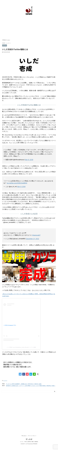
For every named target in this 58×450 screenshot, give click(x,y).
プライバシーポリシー (32, 435)
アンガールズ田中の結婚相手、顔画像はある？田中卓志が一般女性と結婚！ (24, 384)
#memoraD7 (36, 235)
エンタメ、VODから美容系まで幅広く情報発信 (29, 441)
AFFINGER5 (35, 443)
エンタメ (5, 380)
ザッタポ (29, 439)
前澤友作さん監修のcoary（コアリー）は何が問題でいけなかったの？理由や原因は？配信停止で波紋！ (30, 385)
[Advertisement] (29, 27)
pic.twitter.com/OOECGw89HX (17, 183)
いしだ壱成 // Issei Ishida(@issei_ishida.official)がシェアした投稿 (21, 347)
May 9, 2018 (29, 159)
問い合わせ (24, 435)
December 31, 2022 (32, 239)
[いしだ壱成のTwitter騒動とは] (30, 374)
